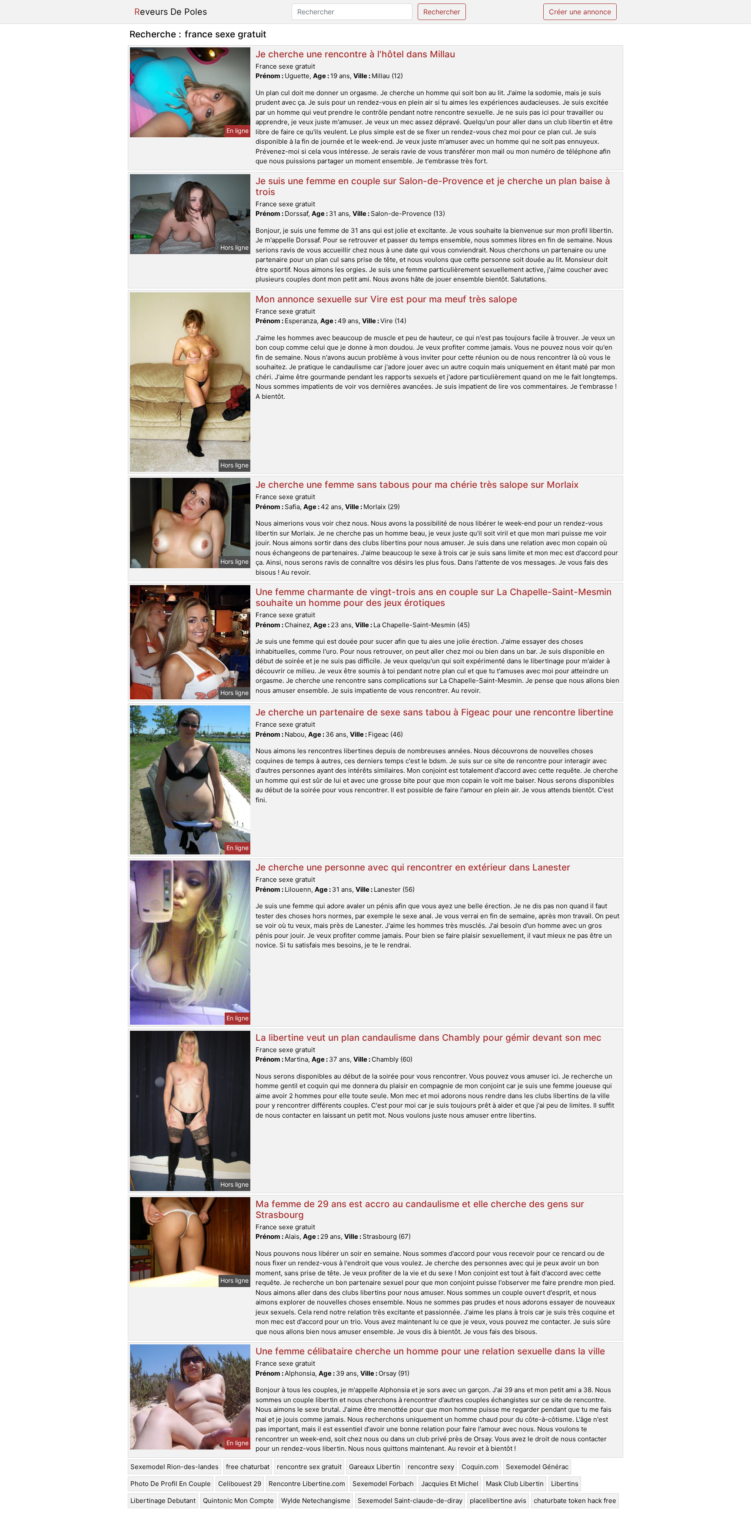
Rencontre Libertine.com (307, 1483)
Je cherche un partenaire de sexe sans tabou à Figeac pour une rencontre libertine (434, 712)
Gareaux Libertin (374, 1467)
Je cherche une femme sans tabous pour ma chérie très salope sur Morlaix (417, 484)
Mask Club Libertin (515, 1483)
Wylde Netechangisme (315, 1500)
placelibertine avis (498, 1500)
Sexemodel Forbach (383, 1483)
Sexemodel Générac (537, 1467)
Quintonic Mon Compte (238, 1500)
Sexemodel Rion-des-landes (174, 1467)
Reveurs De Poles (170, 12)
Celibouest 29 (239, 1483)
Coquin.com (480, 1467)
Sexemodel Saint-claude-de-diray (410, 1500)
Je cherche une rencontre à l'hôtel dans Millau (355, 54)
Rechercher (441, 11)
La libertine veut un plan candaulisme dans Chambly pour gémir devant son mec (428, 1037)
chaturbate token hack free (575, 1500)
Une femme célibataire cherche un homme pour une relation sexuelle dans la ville (430, 1351)
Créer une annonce (580, 11)
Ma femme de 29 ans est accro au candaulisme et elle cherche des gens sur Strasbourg (420, 1209)
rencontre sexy (431, 1467)
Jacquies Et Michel (450, 1483)
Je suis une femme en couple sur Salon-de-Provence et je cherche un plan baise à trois (433, 186)
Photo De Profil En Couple (170, 1483)
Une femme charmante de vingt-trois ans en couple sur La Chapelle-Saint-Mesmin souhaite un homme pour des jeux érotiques (433, 597)
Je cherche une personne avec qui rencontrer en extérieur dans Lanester (413, 867)
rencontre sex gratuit (309, 1467)
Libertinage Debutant (163, 1500)
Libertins (564, 1483)
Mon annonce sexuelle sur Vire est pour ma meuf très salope (386, 299)
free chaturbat (247, 1467)
